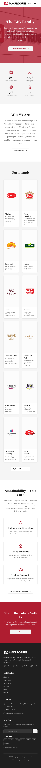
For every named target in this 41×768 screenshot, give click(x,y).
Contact (6, 692)
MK (30, 3)
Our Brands (7, 680)
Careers (6, 686)
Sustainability (7, 683)
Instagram (18, 666)
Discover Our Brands (19, 49)
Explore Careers (18, 632)
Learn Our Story (19, 150)
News (5, 689)
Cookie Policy (25, 760)
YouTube (26, 666)
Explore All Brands (19, 469)
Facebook (8, 666)
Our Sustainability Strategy (19, 591)
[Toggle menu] (35, 3)
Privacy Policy (16, 760)
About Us (6, 677)
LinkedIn (34, 666)
